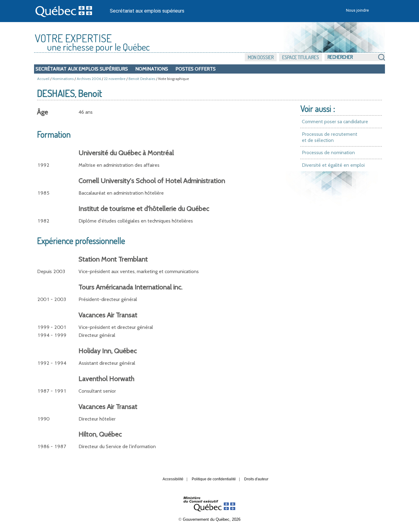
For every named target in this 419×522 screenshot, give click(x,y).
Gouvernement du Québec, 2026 (211, 519)
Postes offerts (195, 69)
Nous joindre (357, 10)
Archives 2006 (89, 78)
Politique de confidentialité (214, 479)
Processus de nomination (328, 152)
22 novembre (114, 78)
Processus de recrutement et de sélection (329, 137)
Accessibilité (173, 479)
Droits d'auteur (256, 479)
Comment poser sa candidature (335, 121)
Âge (42, 112)
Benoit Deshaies (142, 78)
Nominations (151, 69)
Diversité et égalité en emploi (333, 165)
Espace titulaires (300, 57)
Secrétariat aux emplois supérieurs (147, 11)
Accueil (43, 78)
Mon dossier (261, 57)
